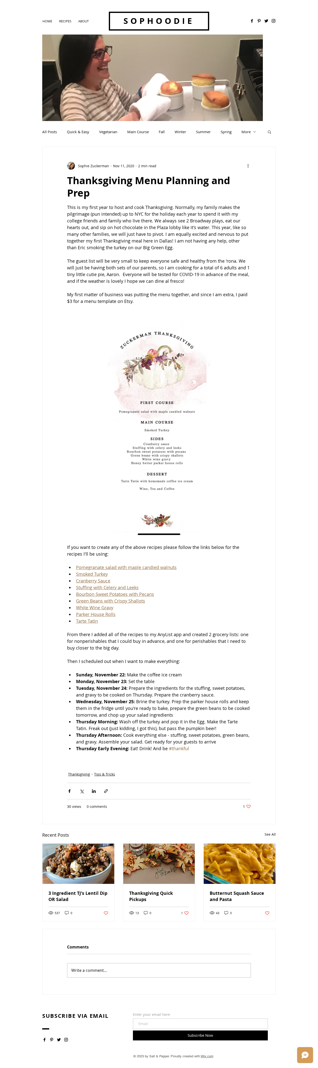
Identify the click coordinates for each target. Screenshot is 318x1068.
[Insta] (66, 1039)
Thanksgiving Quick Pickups (151, 896)
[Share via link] (106, 791)
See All (270, 834)
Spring (226, 131)
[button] (269, 132)
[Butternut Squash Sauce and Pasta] (240, 864)
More (246, 131)
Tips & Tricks (104, 774)
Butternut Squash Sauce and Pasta (237, 896)
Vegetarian (108, 131)
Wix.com (207, 1056)
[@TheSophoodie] (273, 20)
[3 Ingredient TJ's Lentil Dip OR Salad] (78, 864)
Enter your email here (151, 1014)
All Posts (49, 131)
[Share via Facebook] (69, 791)
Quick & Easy (78, 131)
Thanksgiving (79, 774)
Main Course (138, 131)
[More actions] (248, 166)
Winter (180, 131)
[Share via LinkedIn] (93, 791)
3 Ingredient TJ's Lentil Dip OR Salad (77, 896)
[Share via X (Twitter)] (81, 791)
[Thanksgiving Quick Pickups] (159, 864)
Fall (162, 131)
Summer (203, 131)
